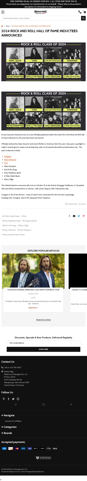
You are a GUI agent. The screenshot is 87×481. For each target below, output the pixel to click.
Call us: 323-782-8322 (12, 367)
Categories (10, 427)
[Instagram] (18, 399)
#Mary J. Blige (23, 225)
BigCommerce (15, 472)
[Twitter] (79, 216)
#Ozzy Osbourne (9, 230)
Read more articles (43, 320)
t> (43, 240)
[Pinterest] (84, 216)
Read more (33, 307)
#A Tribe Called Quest (11, 216)
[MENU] (2, 12)
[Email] (74, 216)
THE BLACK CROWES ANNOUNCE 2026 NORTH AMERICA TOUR (33, 290)
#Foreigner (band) (29, 221)
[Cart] (84, 12)
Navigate (9, 415)
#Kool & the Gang (9, 225)
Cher (6, 163)
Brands (8, 433)
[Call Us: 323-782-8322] (79, 12)
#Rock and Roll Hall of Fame (13, 235)
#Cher (24, 216)
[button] (15, 404)
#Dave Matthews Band (11, 221)
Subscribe (43, 349)
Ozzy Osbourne (10, 160)
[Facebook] (69, 216)
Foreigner (7, 156)
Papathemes (39, 472)
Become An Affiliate (13, 421)
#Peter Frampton (24, 230)
